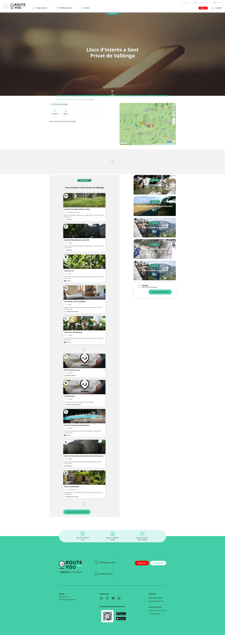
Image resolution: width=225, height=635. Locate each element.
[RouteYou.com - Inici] (17, 6)
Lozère (73, 99)
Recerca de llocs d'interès (160, 292)
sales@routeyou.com (157, 601)
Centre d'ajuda (155, 614)
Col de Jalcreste (69, 396)
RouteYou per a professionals (201, 2)
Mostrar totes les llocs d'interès (76, 512)
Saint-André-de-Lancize (72, 370)
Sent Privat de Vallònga (81, 99)
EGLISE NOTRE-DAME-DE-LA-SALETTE (76, 240)
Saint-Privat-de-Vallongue (73, 332)
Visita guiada (186, 2)
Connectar (158, 563)
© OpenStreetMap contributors (168, 144)
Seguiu (65, 114)
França (65, 99)
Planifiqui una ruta (107, 562)
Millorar (203, 8)
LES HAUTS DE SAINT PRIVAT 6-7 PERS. (77, 209)
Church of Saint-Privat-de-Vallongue (76, 425)
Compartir (54, 114)
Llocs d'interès (59, 99)
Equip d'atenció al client (158, 610)
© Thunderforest (158, 144)
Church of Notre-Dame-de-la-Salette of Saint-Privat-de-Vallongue (86, 456)
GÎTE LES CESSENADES (71, 487)
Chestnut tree (69, 271)
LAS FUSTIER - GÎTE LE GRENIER (74, 302)
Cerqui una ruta (106, 574)
